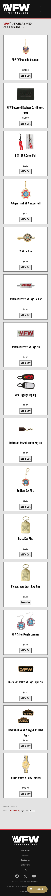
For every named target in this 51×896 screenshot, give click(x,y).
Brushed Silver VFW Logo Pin (25, 347)
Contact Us (25, 860)
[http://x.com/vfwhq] (25, 877)
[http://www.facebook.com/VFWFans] (17, 877)
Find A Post (25, 850)
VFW (6, 23)
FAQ (25, 870)
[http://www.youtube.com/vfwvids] (34, 877)
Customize (25, 602)
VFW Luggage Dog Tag (25, 395)
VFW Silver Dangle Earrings (25, 634)
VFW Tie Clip (25, 251)
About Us (25, 855)
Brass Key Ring (25, 538)
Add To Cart (25, 75)
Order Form (25, 865)
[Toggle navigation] (44, 9)
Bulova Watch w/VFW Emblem (25, 778)
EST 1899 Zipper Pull (25, 155)
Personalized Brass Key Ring (25, 586)
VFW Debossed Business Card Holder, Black (25, 110)
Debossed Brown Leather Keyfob (25, 443)
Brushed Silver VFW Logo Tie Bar (25, 299)
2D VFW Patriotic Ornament (25, 60)
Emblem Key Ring (25, 490)
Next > (16, 811)
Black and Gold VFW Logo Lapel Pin (25, 682)
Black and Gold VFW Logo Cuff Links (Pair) (25, 732)
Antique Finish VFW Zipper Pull (26, 203)
